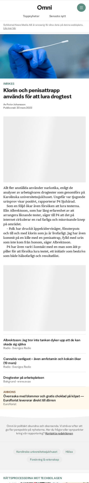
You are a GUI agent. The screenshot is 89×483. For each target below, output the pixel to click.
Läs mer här (9, 28)
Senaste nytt (57, 16)
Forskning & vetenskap (44, 459)
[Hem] (44, 7)
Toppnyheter (31, 16)
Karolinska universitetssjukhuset (36, 452)
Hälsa (69, 452)
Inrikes (8, 84)
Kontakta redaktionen (59, 433)
